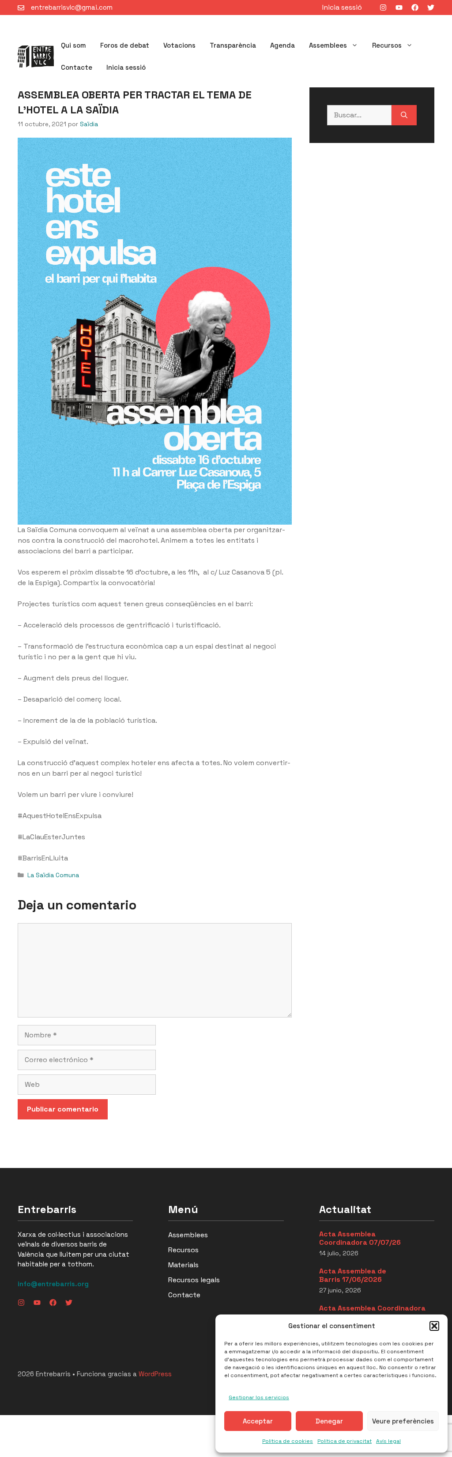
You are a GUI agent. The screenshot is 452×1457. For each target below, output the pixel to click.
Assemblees (328, 45)
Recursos (387, 45)
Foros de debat (124, 45)
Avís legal (388, 1441)
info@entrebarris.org (53, 1284)
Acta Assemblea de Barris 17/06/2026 (352, 1275)
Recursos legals (194, 1279)
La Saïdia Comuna (53, 875)
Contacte (76, 67)
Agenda (282, 45)
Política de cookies (287, 1441)
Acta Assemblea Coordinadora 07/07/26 (360, 1238)
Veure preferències (403, 1421)
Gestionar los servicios (259, 1397)
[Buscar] (404, 115)
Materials (183, 1264)
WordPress (155, 1374)
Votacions (179, 45)
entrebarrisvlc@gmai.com (72, 7)
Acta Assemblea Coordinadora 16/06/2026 (372, 1312)
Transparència (233, 45)
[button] (434, 1326)
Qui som (73, 45)
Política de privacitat (344, 1441)
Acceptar (258, 1421)
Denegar (329, 1421)
